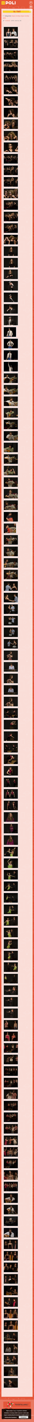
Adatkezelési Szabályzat (11, 1417)
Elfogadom (23, 1417)
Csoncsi (7, 20)
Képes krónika (16, 16)
